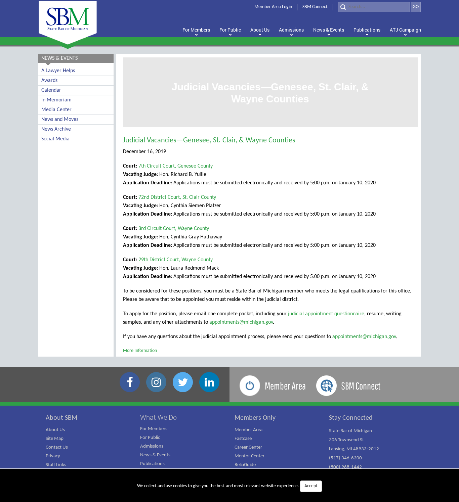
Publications (152, 463)
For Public (150, 437)
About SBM (61, 418)
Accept (311, 486)
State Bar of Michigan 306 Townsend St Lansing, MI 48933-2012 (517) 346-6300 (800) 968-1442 (354, 449)
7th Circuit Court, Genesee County (175, 166)
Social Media (55, 139)
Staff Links (56, 464)
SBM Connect (315, 6)
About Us (55, 429)
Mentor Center (249, 456)
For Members (153, 428)
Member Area (248, 429)
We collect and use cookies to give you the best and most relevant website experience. (227, 486)
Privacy (53, 456)
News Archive (56, 129)
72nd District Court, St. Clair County (177, 197)
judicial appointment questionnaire (326, 314)
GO (416, 6)
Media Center (56, 109)
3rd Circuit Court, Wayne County (173, 228)
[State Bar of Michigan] (67, 22)
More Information (140, 350)
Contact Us (57, 447)
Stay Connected (351, 418)
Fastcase (243, 438)
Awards (49, 80)
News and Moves (59, 119)
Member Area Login (273, 6)
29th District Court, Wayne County (175, 260)
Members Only (255, 418)
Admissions (151, 446)
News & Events (155, 455)
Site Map (55, 438)
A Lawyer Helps (58, 71)
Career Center (248, 447)
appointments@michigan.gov (241, 322)
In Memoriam (56, 100)
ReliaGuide (245, 464)
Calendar (51, 90)
